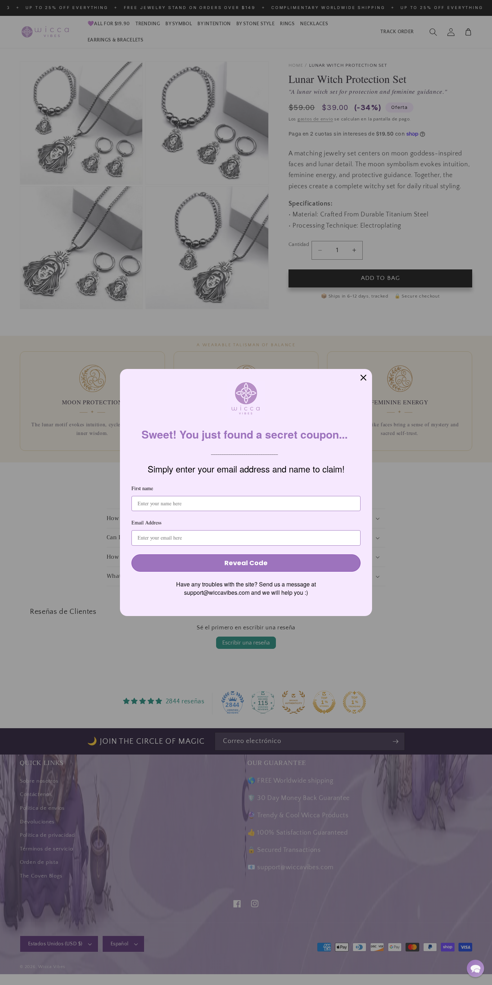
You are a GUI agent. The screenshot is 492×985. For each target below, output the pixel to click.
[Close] (363, 377)
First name (142, 488)
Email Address (146, 522)
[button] (475, 968)
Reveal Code (246, 562)
